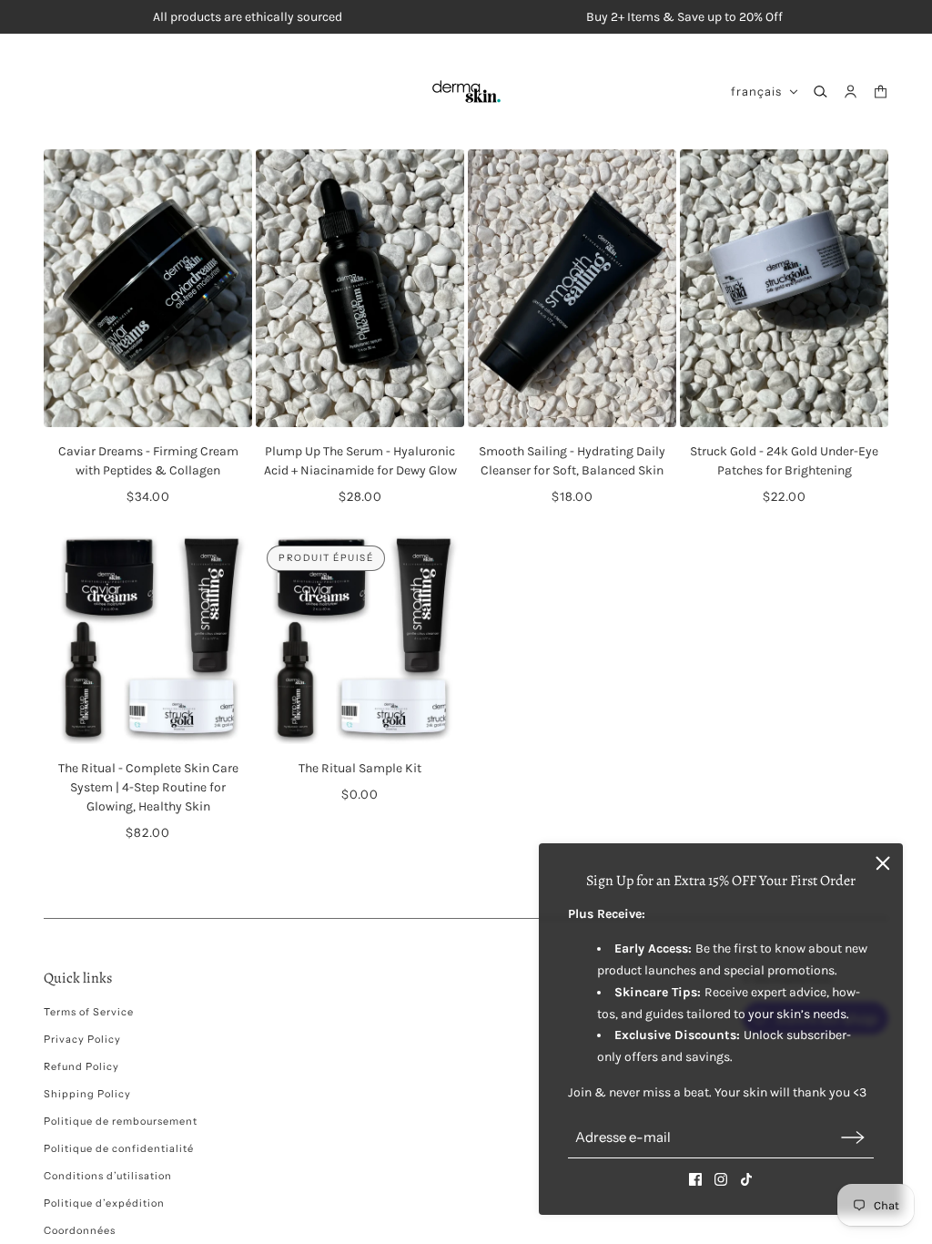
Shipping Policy (87, 1093)
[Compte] (850, 91)
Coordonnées (80, 1230)
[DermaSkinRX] (466, 91)
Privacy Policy (82, 1039)
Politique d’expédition (104, 1203)
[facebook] (695, 1179)
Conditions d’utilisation (108, 1175)
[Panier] (880, 91)
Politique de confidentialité (119, 1148)
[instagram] (721, 1179)
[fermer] (883, 863)
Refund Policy (81, 1066)
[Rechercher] (820, 91)
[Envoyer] (853, 1137)
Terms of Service (89, 1011)
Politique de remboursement (121, 1121)
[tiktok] (746, 1179)
